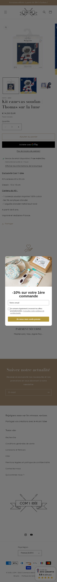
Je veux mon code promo (28, 319)
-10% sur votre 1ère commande (28, 294)
